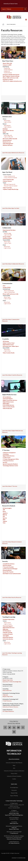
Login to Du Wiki (8, 235)
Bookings (5, 129)
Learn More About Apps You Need (10, 208)
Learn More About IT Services (9, 486)
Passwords (14, 790)
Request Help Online (8, 680)
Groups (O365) (7, 287)
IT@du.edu (5, 695)
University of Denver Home (10, 3)
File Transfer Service (8, 130)
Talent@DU (6, 635)
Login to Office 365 (8, 136)
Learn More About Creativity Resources (12, 375)
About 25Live (7, 120)
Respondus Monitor (8, 637)
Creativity (5, 339)
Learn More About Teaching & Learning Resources (12, 653)
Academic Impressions (8, 619)
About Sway (7, 349)
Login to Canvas (8, 624)
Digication (5, 629)
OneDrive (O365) (7, 238)
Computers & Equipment (9, 452)
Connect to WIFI (7, 65)
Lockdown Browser (8, 634)
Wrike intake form (7, 690)
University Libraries (8, 639)
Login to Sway (7, 351)
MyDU (4, 132)
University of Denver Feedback (14, 776)
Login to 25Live (7, 122)
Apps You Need (7, 172)
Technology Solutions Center (10, 465)
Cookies (14, 779)
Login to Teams (7, 243)
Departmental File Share (9, 230)
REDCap (5, 514)
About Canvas (7, 622)
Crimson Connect (7, 181)
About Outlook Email (9, 290)
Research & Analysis (8, 506)
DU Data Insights (7, 508)
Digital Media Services (9, 394)
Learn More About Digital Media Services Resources (12, 431)
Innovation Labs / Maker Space (11, 346)
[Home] (14, 17)
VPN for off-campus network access (12, 81)
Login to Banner (7, 127)
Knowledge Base (14, 787)
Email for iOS (7, 71)
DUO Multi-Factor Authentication (12, 573)
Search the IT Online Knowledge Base (12, 681)
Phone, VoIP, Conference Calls (10, 294)
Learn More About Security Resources (11, 597)
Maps (14, 765)
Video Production (7, 408)
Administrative (7, 116)
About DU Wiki (7, 233)
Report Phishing (14, 795)
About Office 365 (8, 135)
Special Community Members (10, 464)
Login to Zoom (7, 248)
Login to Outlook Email (9, 292)
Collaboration (6, 228)
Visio (4, 523)
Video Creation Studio (8, 352)
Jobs (14, 768)
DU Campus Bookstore (8, 711)
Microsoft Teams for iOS (9, 184)
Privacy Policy (14, 773)
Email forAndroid (8, 72)
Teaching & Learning (8, 617)
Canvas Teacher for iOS (9, 176)
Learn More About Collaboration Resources (13, 263)
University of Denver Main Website (14, 762)
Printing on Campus (8, 79)
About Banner (7, 125)
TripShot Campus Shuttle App (10, 189)
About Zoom (7, 246)
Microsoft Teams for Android (10, 185)
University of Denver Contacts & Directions (14, 770)
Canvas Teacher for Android (10, 177)
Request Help (14, 793)
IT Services (5, 450)
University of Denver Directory (10, 707)
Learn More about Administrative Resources (13, 152)
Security (5, 462)
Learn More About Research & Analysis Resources (12, 542)
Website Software (7, 145)
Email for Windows (8, 69)
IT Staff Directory (7, 701)
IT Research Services (8, 460)
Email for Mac (7, 68)
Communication (7, 283)
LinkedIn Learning (7, 632)
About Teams (7, 241)
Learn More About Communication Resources (10, 320)
